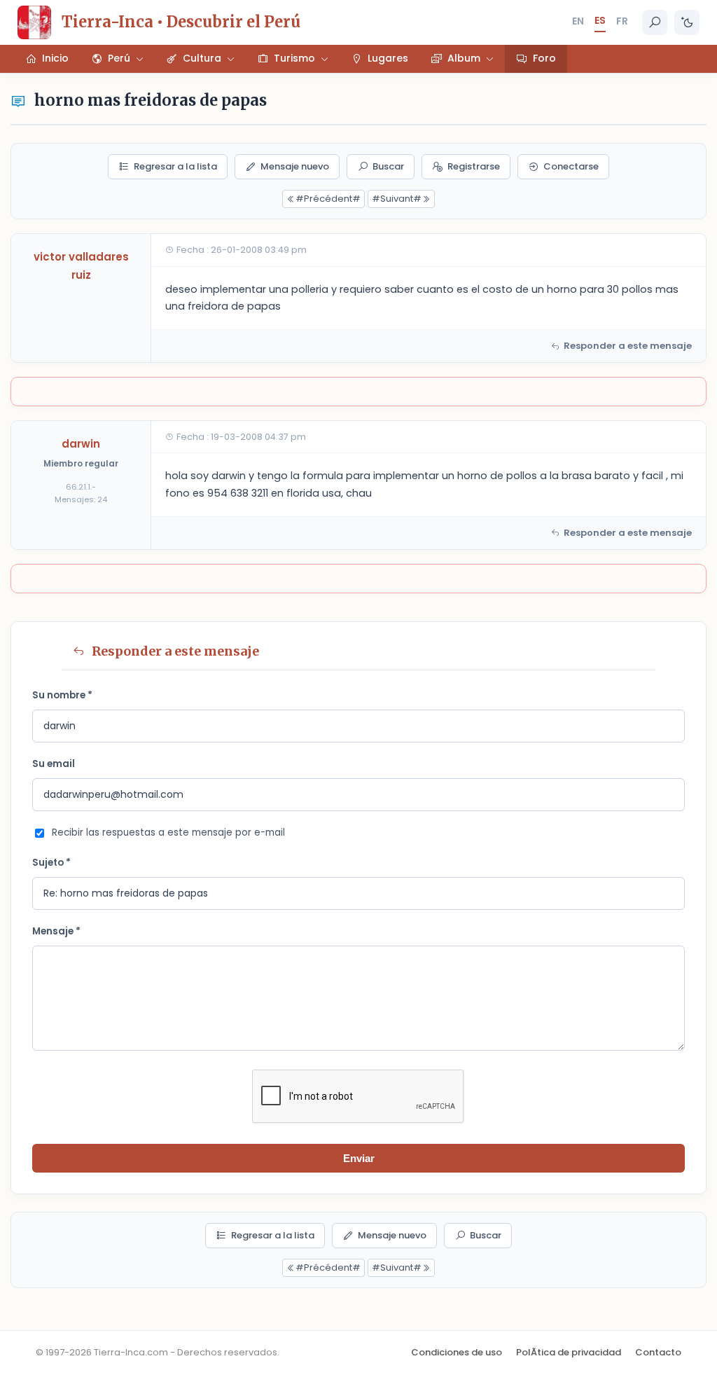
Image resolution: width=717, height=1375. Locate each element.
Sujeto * (51, 862)
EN (578, 21)
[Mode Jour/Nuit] (686, 22)
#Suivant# (397, 198)
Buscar (388, 166)
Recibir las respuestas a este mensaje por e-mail (168, 832)
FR (622, 21)
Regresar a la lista (175, 166)
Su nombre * (62, 695)
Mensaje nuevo (294, 166)
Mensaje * (56, 931)
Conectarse (571, 166)
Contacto (658, 1352)
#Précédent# (328, 198)
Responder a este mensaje (628, 345)
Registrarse (473, 166)
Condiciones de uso (456, 1352)
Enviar (359, 1158)
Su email (53, 764)
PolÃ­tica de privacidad (568, 1352)
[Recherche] (654, 22)
